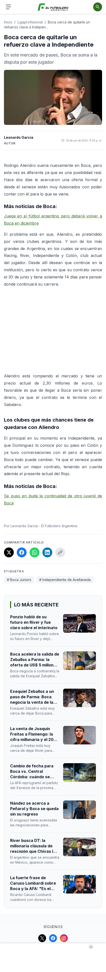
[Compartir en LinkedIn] (47, 552)
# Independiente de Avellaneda (65, 580)
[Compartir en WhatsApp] (34, 552)
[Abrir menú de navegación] (8, 6)
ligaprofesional (30, 22)
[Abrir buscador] (97, 6)
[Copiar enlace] (60, 552)
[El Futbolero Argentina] (53, 7)
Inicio (8, 22)
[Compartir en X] (9, 552)
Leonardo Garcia (18, 137)
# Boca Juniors (19, 580)
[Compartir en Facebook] (22, 552)
